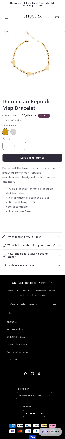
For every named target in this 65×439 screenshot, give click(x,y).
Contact (12, 359)
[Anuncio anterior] (6, 4)
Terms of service (17, 352)
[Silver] (13, 132)
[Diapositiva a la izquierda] (25, 94)
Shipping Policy (16, 337)
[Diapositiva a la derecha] (40, 94)
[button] (6, 17)
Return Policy (15, 329)
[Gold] (5, 132)
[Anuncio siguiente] (58, 4)
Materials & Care (17, 344)
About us (12, 322)
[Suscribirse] (54, 304)
